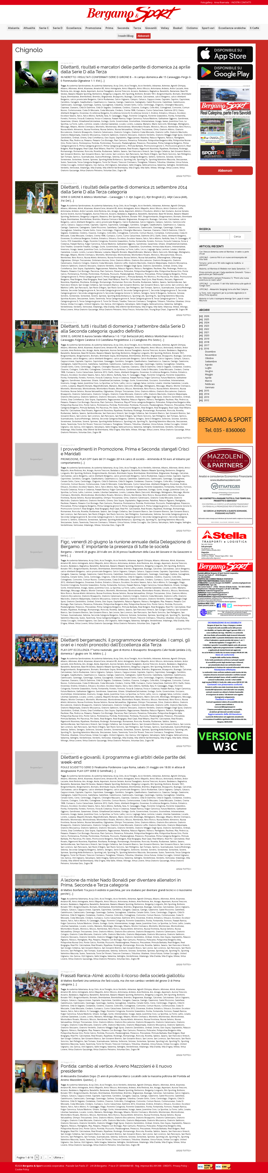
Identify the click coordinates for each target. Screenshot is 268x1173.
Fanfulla (99, 115)
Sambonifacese (174, 282)
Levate (96, 124)
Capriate (166, 99)
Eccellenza (74, 28)
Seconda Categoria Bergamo (134, 156)
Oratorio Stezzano (128, 135)
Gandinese (183, 118)
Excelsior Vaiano (68, 115)
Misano (73, 126)
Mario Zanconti (159, 124)
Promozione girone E (175, 146)
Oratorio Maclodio (178, 132)
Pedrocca (78, 140)
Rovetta (97, 151)
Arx (70, 91)
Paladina (145, 137)
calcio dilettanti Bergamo (82, 222)
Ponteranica (85, 143)
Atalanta (13, 28)
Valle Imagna (135, 165)
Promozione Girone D (180, 506)
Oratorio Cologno (122, 132)
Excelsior (181, 113)
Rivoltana (173, 148)
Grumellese (134, 121)
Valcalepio (123, 165)
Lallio (80, 124)
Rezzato (168, 279)
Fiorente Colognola (138, 115)
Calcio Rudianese (105, 99)
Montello (100, 126)
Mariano (147, 124)
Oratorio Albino (167, 129)
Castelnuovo (179, 102)
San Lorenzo (119, 154)
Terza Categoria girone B (141, 298)
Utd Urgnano (111, 165)
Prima (109, 28)
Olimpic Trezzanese (142, 129)
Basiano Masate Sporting (79, 94)
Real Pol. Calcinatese (116, 148)
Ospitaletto (121, 137)
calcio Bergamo (162, 96)
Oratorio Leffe (162, 132)
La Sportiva (119, 249)
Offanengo (176, 257)
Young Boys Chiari (157, 309)
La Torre (73, 124)
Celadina (118, 105)
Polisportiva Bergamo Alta (160, 140)
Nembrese (173, 126)
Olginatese (66, 260)
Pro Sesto (174, 276)
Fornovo (72, 118)
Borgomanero (165, 216)
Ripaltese (164, 148)
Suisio (63, 162)
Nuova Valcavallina (123, 129)
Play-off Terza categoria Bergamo (139, 402)
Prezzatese (152, 143)
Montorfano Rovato (141, 126)
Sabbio (116, 151)
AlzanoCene (99, 208)
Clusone (135, 107)
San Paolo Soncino (167, 154)
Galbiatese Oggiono (167, 118)
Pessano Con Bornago (103, 140)
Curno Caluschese (154, 110)
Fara (106, 115)
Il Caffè (254, 28)
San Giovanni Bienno (71, 154)
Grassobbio (134, 246)
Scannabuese (87, 156)
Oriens (83, 137)
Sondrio (178, 156)
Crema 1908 (129, 110)
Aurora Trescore (122, 91)
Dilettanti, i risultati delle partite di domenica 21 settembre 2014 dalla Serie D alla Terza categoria (124, 189)
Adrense (166, 85)
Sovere (86, 159)
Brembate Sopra (107, 355)
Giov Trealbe (67, 246)
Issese (165, 121)
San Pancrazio (132, 154)
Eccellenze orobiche (232, 28)
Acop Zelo (118, 85)
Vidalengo (85, 167)
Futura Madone (150, 118)
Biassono (104, 216)
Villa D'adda (96, 167)
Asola (83, 91)
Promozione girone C (154, 146)
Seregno (145, 293)
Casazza (111, 102)
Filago (125, 115)
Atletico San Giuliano (164, 211)
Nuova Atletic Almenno (72, 129)
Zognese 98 (172, 309)
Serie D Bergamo (158, 293)
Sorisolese (76, 159)
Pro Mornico (150, 276)
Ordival (75, 137)
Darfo (158, 235)
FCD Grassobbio (75, 241)
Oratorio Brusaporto (82, 132)
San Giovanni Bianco (180, 151)
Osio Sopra (109, 137)
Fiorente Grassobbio (157, 115)
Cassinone (129, 102)
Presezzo (141, 143)
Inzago (158, 121)
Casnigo (119, 102)
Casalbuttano (86, 102)
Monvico (155, 126)
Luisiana (138, 124)
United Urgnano (84, 165)
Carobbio (65, 102)
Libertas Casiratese (109, 124)
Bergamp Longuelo (112, 94)
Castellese (167, 102)
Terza (137, 28)
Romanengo (66, 151)
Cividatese (116, 107)
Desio (181, 110)
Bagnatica (154, 91)
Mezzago (65, 126)
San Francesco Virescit (138, 151)
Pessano (88, 140)
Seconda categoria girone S (91, 293)
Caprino (174, 99)
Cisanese (65, 107)
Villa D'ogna (134, 167)
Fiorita (171, 115)
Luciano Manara (94, 252)
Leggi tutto (183, 176)
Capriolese (184, 99)
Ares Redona (100, 211)
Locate (122, 124)
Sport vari (208, 28)
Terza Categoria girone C (165, 298)
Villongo (161, 167)
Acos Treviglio (131, 85)
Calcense (137, 96)
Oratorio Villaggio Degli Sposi (169, 135)
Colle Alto (154, 107)
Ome (156, 129)
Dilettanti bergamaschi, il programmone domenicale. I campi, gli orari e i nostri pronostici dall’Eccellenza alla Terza (125, 642)
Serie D (57, 28)
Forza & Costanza (85, 118)
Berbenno (97, 94)
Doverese (84, 113)
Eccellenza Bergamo (99, 113)
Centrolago (149, 105)
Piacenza (95, 271)
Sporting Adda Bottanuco (111, 159)
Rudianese (107, 151)
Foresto (64, 118)
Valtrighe (171, 165)
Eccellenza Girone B (120, 113)
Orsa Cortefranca (95, 137)
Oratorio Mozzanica (90, 135)
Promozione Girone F (71, 508)
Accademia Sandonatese (79, 85)
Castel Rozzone (154, 102)
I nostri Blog (125, 35)
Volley (165, 28)
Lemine (88, 124)
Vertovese (74, 167)
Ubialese (170, 162)
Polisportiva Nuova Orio (170, 271)
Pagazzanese (133, 137)
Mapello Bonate (119, 252)
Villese (154, 167)
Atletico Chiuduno (144, 211)
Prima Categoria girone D (109, 506)
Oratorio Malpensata (70, 135)
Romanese (78, 151)
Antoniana (156, 88)
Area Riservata (221, 2)
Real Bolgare (76, 279)
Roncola (89, 151)
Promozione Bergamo (129, 407)
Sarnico (76, 156)
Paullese (65, 140)
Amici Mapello (129, 88)
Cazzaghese (107, 105)
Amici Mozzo (143, 88)
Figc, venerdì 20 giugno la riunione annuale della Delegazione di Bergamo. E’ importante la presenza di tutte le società (126, 544)
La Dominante (106, 249)
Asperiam (91, 91)
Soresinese (66, 159)
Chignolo (159, 105)
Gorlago (104, 121)
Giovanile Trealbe (82, 246)
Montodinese (124, 126)
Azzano (134, 91)
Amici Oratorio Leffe (173, 208)
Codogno (144, 107)
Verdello (65, 167)
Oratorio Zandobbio (152, 265)
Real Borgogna (75, 148)
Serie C (44, 28)
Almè (80, 88)
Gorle (112, 121)
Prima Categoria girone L (115, 146)
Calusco (142, 99)
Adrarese (156, 85)
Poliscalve (142, 140)
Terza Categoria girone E (90, 301)
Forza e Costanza (103, 118)
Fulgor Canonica (134, 118)
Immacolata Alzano (162, 246)
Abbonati (143, 35)
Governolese (122, 121)
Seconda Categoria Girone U (118, 293)
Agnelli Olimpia (178, 85)
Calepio (134, 99)
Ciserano (74, 107)
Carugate (75, 102)
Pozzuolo (116, 143)
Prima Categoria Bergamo (170, 143)
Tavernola (71, 162)
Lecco (143, 249)
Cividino (126, 107)
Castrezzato (66, 105)
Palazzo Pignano (157, 137)
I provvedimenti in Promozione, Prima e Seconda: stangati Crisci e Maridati (125, 451)
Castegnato (140, 102)
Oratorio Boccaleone (142, 260)
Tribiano (152, 162)
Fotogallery (206, 2)
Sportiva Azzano (68, 298)
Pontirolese (105, 143)
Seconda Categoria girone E (164, 290)
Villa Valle (145, 167)
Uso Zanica (99, 165)
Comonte (176, 107)
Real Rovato (133, 148)
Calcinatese (148, 96)
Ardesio (165, 88)
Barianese (174, 91)
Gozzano (123, 246)
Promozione (93, 28)
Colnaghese (165, 107)
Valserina (161, 165)
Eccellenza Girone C (140, 113)
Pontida (95, 143)
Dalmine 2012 (170, 110)
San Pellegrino (184, 154)
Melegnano (183, 124)
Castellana (111, 227)
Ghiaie (75, 121)
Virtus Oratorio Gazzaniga (86, 309)
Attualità (29, 28)
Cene (140, 105)
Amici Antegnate (113, 88)
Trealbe (123, 301)
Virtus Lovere (172, 167)
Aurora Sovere (67, 214)
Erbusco (172, 113)
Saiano (124, 151)
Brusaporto (118, 96)
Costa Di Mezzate (90, 110)
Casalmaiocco (100, 102)
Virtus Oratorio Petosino (91, 170)
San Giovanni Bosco (91, 154)
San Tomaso (66, 156)
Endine (154, 113)
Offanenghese (163, 257)
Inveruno (65, 249)
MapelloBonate (135, 252)
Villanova (168, 306)
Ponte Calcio (72, 143)
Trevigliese (142, 162)
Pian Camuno (120, 140)
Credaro (119, 110)
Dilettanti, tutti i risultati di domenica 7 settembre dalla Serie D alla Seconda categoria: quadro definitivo (123, 329)
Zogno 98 (121, 170)
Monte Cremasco (86, 126)
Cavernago (88, 105)
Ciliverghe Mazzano (174, 105)
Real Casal (88, 148)
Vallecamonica (149, 165)
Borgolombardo (164, 94)
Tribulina (161, 162)
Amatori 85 (99, 88)
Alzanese (88, 88)
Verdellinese (182, 165)
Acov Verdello (144, 85)
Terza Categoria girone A (117, 298)
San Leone (106, 154)
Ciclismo (192, 28)
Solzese (169, 156)
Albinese (73, 88)
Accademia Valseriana (102, 85)
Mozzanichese (167, 255)
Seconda (123, 28)
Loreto (130, 124)
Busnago (128, 96)
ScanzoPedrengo (103, 156)
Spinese (94, 159)
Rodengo (183, 148)
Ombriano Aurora (100, 260)
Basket (177, 28)
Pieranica (132, 140)
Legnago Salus (154, 249)
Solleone (160, 156)
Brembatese (73, 96)
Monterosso (111, 126)
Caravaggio (124, 224)
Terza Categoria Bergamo (89, 162)
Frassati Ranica (118, 118)
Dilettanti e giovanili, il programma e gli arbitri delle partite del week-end (123, 760)
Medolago (172, 124)
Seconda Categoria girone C (137, 290)
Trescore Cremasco (128, 162)
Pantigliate (179, 137)
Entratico (163, 113)
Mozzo (163, 126)
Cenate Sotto (130, 105)
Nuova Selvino (107, 129)
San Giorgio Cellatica (160, 151)
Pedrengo (171, 268)
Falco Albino (89, 115)
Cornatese (159, 233)
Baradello (164, 91)
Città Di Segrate (103, 107)
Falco (79, 115)
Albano (64, 88)
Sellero (152, 156)
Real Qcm (146, 279)
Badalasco (144, 91)
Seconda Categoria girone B (109, 290)
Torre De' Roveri (109, 162)
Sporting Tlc (142, 159)
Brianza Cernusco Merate (114, 219)
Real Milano (99, 148)
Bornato (176, 94)
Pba (71, 140)
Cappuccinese (154, 99)
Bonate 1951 (150, 94)
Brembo (96, 96)
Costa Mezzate (107, 110)
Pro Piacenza (163, 276)
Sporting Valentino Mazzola (162, 159)
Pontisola (104, 274)
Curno (119, 235)
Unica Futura (182, 162)
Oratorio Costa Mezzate (143, 132)
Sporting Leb (130, 159)
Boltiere (139, 94)
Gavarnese (66, 121)
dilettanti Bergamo (70, 113)
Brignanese (107, 96)
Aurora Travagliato (105, 91)
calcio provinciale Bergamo (83, 99)
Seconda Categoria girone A (82, 290)
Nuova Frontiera (91, 129)
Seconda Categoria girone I (155, 517)
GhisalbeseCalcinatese (89, 121)
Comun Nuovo (146, 233)
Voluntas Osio (110, 170)
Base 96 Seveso (166, 214)
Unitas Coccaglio (68, 165)
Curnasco (140, 110)
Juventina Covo (176, 121)
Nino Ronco (185, 126)
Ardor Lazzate (176, 88)
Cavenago (77, 105)
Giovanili (151, 28)
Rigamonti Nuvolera (149, 148)
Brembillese (86, 96)
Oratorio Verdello (146, 135)
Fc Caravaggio (115, 115)
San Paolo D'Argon (148, 154)
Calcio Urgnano (122, 99)
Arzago (76, 91)
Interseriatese (147, 121)
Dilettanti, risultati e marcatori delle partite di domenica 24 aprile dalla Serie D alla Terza (125, 69)
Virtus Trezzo (129, 309)
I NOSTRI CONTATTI (241, 2)
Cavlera (97, 105)
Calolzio (168, 222)
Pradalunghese (129, 143)
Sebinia (115, 156)
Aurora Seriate (182, 211)
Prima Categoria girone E (90, 146)
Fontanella (180, 115)
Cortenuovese (74, 110)
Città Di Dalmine (87, 107)
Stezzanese (181, 159)
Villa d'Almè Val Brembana (115, 167)
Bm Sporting (128, 94)
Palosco (169, 137)
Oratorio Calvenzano (103, 132)
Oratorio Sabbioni (109, 135)
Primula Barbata (135, 146)
